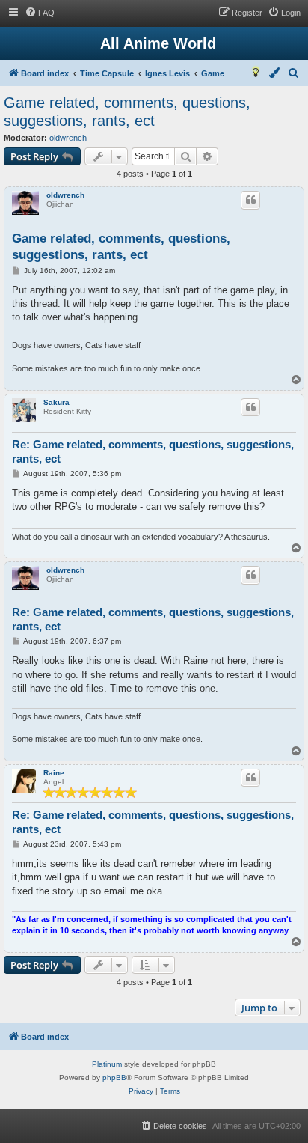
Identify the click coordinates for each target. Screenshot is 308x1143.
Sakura (56, 402)
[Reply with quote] (250, 200)
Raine (53, 773)
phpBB (114, 1077)
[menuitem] (40, 13)
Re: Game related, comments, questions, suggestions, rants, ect (153, 451)
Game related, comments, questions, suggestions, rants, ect (127, 111)
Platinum (107, 1064)
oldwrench (68, 137)
